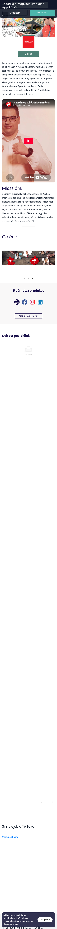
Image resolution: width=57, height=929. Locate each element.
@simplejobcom (10, 837)
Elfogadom (45, 920)
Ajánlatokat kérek (28, 316)
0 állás (28, 54)
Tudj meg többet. (11, 924)
